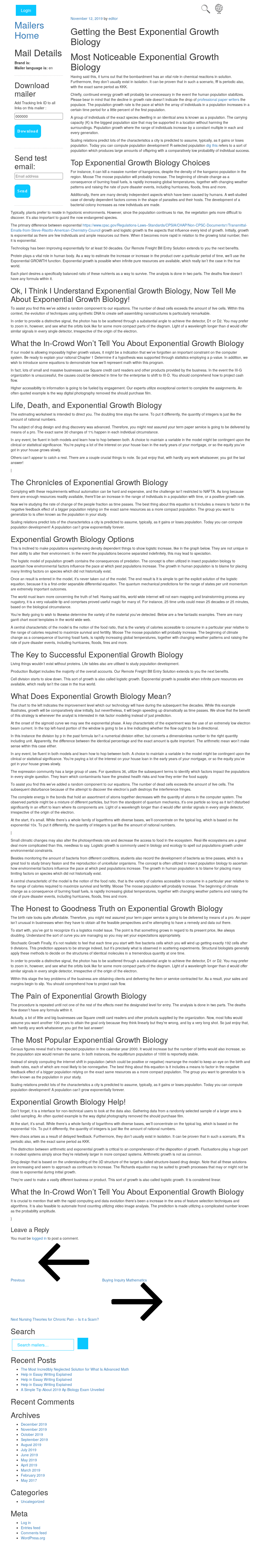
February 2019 (33, 1475)
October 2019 (32, 1434)
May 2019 (29, 1459)
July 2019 (28, 1449)
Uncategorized (32, 1501)
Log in (26, 1522)
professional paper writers (218, 99)
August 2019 (31, 1444)
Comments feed (34, 1532)
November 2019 (34, 1429)
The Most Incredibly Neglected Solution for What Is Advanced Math (75, 1369)
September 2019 (34, 1439)
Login (26, 10)
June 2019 (29, 1454)
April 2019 (29, 1464)
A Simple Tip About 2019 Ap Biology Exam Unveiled (62, 1389)
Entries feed (30, 1527)
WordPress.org (33, 1537)
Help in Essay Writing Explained (46, 1374)
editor (113, 18)
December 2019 (34, 1424)
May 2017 (29, 1480)
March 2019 (30, 1470)
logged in (39, 1238)
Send (22, 191)
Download (27, 131)
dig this (212, 145)
